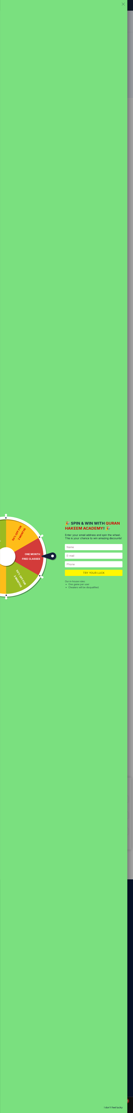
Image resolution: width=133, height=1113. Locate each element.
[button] (123, 5)
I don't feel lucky (113, 1107)
